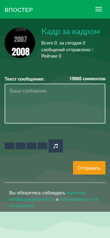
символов (87, 78)
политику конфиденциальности (47, 195)
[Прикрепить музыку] (56, 146)
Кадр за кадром (70, 32)
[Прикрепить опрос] (31, 145)
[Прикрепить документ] (42, 145)
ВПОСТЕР (19, 9)
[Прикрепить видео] (20, 145)
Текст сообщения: (25, 79)
